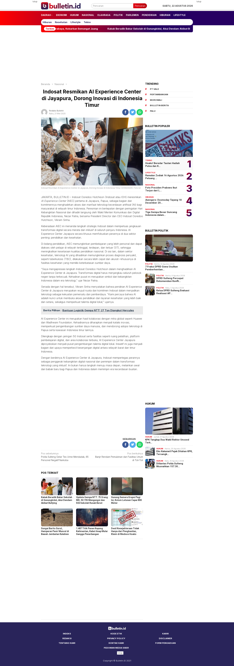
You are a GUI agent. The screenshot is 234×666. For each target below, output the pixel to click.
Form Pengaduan (165, 643)
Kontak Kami (116, 643)
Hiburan (149, 197)
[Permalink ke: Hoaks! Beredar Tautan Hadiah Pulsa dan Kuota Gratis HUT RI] (169, 143)
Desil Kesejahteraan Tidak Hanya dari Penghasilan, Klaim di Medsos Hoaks (125, 531)
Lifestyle (150, 172)
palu (153, 111)
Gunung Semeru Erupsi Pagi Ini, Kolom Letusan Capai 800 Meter (126, 500)
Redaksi (67, 638)
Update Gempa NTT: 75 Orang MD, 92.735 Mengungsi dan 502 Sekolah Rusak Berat (92, 500)
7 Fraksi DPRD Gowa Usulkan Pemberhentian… (161, 268)
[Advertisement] (25, 47)
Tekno (148, 160)
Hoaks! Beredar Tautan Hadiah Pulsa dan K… (162, 164)
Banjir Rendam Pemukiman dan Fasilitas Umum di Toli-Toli (119, 456)
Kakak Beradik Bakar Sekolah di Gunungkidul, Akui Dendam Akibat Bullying (129, 28)
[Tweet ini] (132, 112)
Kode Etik (116, 633)
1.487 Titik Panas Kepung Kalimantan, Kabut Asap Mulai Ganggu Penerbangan (92, 531)
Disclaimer (165, 638)
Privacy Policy (116, 638)
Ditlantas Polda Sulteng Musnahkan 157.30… (169, 465)
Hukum (148, 437)
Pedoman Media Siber (116, 647)
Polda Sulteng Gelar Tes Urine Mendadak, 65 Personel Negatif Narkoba (65, 456)
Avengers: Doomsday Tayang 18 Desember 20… (163, 201)
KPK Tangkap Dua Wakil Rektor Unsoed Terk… (167, 441)
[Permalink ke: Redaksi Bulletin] (44, 112)
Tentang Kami (67, 643)
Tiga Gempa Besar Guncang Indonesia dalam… (161, 213)
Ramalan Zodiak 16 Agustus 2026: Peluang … (164, 177)
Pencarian (140, 5)
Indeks (67, 633)
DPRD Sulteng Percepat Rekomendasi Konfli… (169, 280)
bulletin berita (159, 105)
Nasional (150, 185)
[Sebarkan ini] (125, 112)
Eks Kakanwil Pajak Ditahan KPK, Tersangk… (174, 453)
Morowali (156, 100)
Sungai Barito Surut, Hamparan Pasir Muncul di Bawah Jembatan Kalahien (55, 531)
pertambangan (159, 94)
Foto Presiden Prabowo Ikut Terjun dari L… (161, 189)
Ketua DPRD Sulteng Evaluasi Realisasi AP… (172, 292)
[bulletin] (61, 5)
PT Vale (154, 89)
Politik (149, 264)
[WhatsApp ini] (140, 112)
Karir (165, 633)
